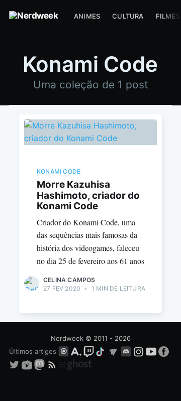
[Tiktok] (101, 351)
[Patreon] (63, 351)
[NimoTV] (28, 364)
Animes (87, 16)
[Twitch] (88, 351)
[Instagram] (138, 351)
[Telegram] (113, 351)
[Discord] (126, 351)
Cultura (127, 16)
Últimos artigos (32, 351)
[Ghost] (75, 364)
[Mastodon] (40, 364)
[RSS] (53, 364)
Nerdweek (67, 338)
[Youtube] (151, 351)
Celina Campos (69, 280)
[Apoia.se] (77, 351)
